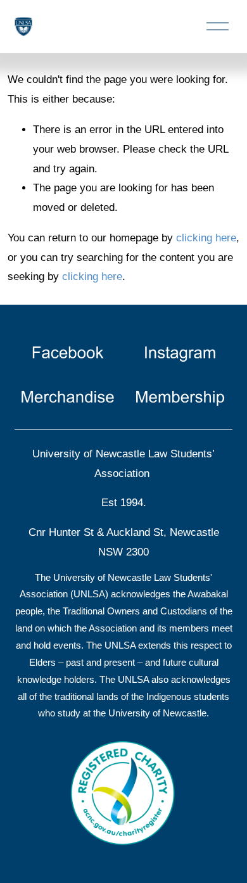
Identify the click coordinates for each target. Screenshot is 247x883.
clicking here (206, 238)
